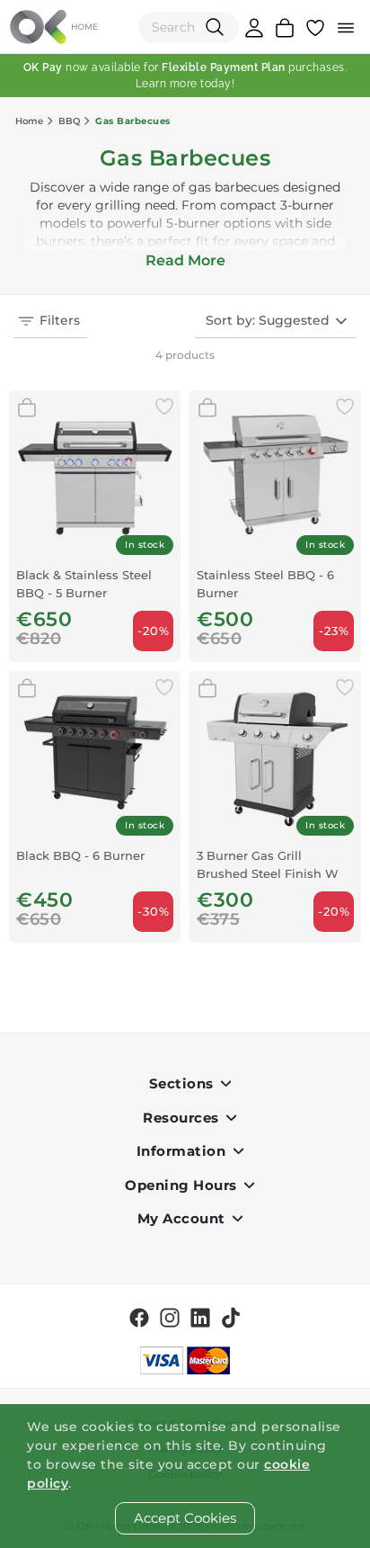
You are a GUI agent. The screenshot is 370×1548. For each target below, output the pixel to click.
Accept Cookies (185, 1517)
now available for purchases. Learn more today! (185, 75)
